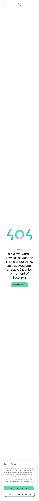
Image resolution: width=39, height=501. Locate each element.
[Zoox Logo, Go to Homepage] (19, 5)
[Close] (34, 464)
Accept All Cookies (19, 488)
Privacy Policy (29, 481)
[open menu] (4, 4)
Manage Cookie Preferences (19, 494)
